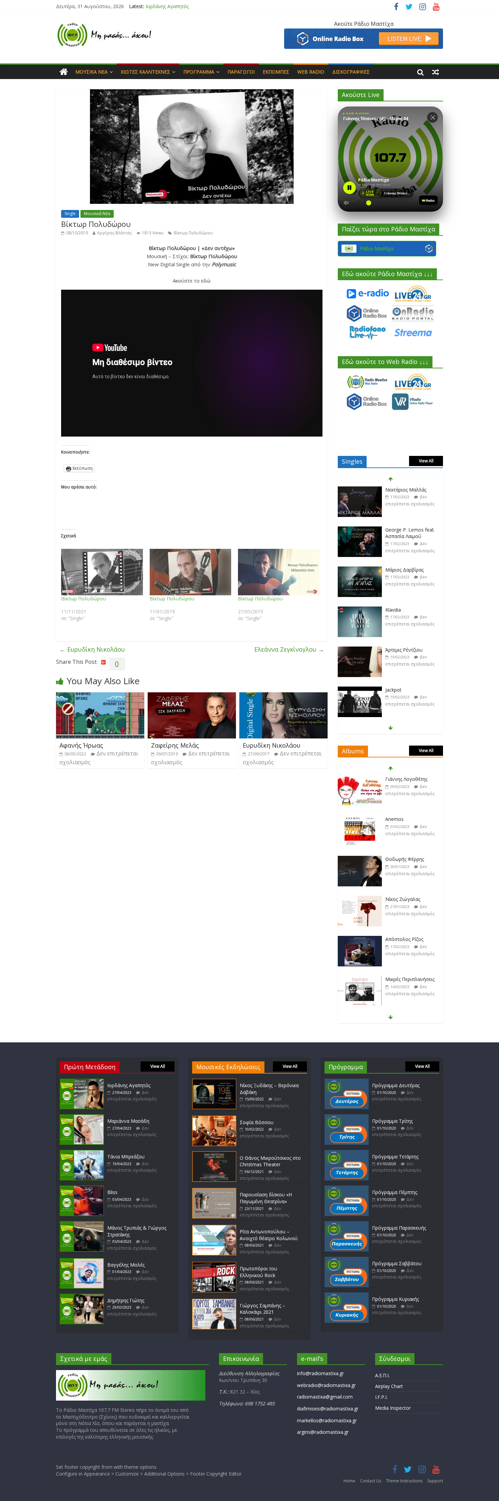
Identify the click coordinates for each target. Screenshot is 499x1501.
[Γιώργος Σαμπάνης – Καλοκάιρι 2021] (214, 1302)
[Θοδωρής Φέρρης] (360, 819)
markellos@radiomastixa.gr (327, 1420)
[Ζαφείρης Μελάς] (192, 696)
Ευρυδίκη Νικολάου (92, 649)
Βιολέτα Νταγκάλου (407, 690)
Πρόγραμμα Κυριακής (395, 1299)
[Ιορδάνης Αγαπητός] (82, 1082)
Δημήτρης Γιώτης (125, 1300)
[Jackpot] (360, 650)
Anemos (394, 779)
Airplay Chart (389, 1386)
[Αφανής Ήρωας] (100, 696)
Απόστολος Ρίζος (404, 899)
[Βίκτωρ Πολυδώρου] (102, 572)
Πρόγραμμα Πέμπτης (394, 1192)
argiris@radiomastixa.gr (323, 1432)
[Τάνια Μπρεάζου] (82, 1153)
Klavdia (393, 569)
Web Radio (310, 72)
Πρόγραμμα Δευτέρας (396, 1085)
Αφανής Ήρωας (81, 745)
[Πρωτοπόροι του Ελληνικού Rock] (214, 1265)
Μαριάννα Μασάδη (128, 1121)
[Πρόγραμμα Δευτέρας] (347, 1082)
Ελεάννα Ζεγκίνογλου (289, 649)
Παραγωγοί (241, 72)
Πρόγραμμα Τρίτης (392, 1121)
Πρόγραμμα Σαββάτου (397, 1263)
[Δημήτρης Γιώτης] (82, 1297)
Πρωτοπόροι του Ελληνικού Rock (258, 1271)
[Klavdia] (360, 570)
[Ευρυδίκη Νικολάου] (283, 696)
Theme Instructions (404, 1481)
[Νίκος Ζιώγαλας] (360, 859)
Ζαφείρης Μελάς (175, 745)
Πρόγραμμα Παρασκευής (399, 1228)
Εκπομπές (276, 72)
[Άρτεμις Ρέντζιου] (360, 610)
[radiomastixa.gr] (63, 72)
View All (426, 461)
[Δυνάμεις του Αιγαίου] (360, 979)
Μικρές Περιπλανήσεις (410, 939)
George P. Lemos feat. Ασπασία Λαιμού (410, 493)
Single (70, 213)
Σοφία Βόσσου (257, 1122)
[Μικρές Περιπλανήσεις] (360, 939)
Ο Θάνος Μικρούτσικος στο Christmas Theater (270, 1161)
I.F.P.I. (381, 1397)
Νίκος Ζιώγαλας (402, 859)
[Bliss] (82, 1189)
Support (435, 1481)
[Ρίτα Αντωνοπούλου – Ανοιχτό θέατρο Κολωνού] (214, 1228)
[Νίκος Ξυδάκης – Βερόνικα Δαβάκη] (214, 1082)
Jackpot (393, 650)
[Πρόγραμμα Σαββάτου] (347, 1260)
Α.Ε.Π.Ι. (382, 1375)
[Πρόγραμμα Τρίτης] (347, 1117)
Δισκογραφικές (351, 72)
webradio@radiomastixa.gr (326, 1385)
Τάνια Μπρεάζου (126, 1156)
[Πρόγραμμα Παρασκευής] (347, 1224)
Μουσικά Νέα (91, 72)
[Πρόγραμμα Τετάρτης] (347, 1153)
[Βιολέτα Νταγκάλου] (360, 690)
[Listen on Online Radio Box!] (363, 32)
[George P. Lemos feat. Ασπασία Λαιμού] (360, 490)
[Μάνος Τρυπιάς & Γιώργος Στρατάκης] (82, 1224)
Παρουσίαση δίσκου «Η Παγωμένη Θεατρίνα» (266, 1198)
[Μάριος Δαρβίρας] (360, 530)
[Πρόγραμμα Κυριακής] (347, 1295)
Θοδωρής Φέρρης (404, 819)
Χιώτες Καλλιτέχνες (145, 72)
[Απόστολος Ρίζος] (360, 899)
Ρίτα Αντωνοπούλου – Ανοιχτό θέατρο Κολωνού (269, 1235)
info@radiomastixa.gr (320, 1373)
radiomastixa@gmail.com (325, 1396)
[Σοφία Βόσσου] (214, 1119)
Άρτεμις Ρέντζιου (404, 610)
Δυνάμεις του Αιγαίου (409, 979)
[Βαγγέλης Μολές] (82, 1261)
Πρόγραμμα (198, 72)
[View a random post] (435, 72)
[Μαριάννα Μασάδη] (82, 1117)
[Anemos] (360, 779)
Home (349, 1481)
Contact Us (370, 1481)
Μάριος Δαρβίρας (404, 529)
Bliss (112, 1192)
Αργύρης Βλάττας (114, 233)
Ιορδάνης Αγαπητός (167, 6)
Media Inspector (393, 1408)
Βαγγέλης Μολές (126, 1265)
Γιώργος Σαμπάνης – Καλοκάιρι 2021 (262, 1308)
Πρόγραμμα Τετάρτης (395, 1156)
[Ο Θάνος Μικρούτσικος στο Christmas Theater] (214, 1154)
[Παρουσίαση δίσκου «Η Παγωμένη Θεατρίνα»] (214, 1191)
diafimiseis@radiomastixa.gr (327, 1408)
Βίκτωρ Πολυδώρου (193, 233)
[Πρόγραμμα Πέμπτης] (347, 1189)
